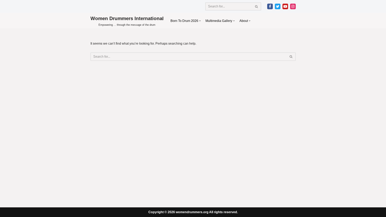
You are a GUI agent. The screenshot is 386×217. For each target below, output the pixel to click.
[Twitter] (277, 6)
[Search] (256, 6)
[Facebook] (270, 6)
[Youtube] (285, 6)
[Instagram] (293, 6)
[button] (200, 20)
